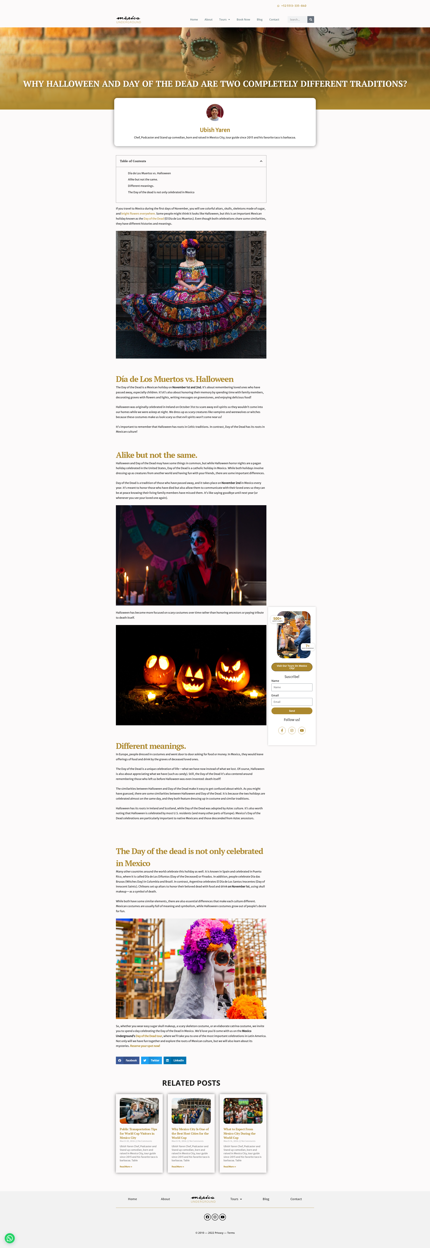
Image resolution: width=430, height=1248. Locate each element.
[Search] (310, 19)
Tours (223, 19)
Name (275, 680)
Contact (274, 19)
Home (194, 19)
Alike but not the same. (143, 179)
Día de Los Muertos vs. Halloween (149, 173)
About (208, 19)
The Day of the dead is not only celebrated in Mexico (161, 192)
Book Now (243, 19)
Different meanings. (141, 186)
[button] (261, 161)
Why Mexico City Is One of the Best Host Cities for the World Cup (190, 1133)
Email (275, 695)
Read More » (126, 1166)
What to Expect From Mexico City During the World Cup (240, 1133)
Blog (260, 19)
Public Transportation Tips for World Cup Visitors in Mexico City (138, 1133)
